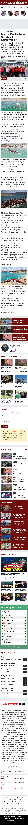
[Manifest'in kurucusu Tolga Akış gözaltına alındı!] (7, 379)
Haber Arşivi (20, 788)
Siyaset (16, 7)
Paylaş (4, 78)
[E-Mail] (11, 350)
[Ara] (26, 2)
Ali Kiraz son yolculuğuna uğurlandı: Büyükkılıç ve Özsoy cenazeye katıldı (20, 400)
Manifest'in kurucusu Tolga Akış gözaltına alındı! (6, 385)
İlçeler (22, 800)
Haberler (3, 31)
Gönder (4, 426)
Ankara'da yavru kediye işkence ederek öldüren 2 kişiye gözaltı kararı (19, 465)
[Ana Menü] (1, 2)
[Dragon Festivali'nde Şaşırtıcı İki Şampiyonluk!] (14, 68)
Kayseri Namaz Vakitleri (6, 777)
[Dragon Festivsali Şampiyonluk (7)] (14, 151)
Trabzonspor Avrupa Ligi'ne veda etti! (19, 457)
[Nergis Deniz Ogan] (5, 348)
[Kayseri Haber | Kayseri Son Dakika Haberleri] (14, 3)
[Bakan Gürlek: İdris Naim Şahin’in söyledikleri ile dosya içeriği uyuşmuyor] (7, 362)
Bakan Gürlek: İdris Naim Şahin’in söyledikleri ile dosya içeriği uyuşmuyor (6, 369)
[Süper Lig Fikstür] (26, 653)
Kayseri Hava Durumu (19, 772)
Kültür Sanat (14, 802)
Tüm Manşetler (20, 782)
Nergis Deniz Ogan (15, 347)
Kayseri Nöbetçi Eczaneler (6, 772)
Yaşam (21, 802)
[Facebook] (8, 766)
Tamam (14, 823)
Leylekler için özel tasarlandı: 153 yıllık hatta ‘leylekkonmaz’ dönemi (20, 385)
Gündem (9, 7)
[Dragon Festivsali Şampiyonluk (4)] (14, 276)
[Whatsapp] (20, 766)
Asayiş (3, 7)
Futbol (14, 453)
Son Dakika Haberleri (5, 789)
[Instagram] (14, 350)
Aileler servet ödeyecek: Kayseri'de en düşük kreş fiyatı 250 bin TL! (20, 481)
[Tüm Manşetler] (26, 554)
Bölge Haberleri (14, 800)
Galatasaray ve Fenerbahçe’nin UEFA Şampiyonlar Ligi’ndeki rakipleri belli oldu (19, 496)
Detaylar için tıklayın (14, 647)
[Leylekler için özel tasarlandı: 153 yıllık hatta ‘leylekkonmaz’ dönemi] (21, 379)
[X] (11, 766)
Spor (21, 7)
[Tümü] (26, 450)
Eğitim (14, 477)
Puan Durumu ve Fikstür (6, 783)
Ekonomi (6, 800)
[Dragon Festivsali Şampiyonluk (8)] (14, 104)
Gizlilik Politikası (19, 820)
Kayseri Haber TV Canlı (14, 804)
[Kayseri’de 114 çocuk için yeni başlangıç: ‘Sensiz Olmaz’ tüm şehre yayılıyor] (7, 394)
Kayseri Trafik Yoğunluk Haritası (19, 777)
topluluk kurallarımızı (16, 431)
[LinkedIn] (17, 766)
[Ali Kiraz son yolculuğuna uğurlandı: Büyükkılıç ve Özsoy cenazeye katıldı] (21, 394)
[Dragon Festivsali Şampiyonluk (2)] (14, 199)
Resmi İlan (7, 802)
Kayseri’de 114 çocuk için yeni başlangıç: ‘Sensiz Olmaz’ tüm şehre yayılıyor (6, 400)
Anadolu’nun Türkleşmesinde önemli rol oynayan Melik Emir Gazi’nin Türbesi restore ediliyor (21, 370)
